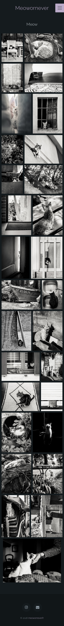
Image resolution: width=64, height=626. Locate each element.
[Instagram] (26, 607)
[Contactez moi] (37, 607)
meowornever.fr (36, 618)
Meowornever (32, 8)
